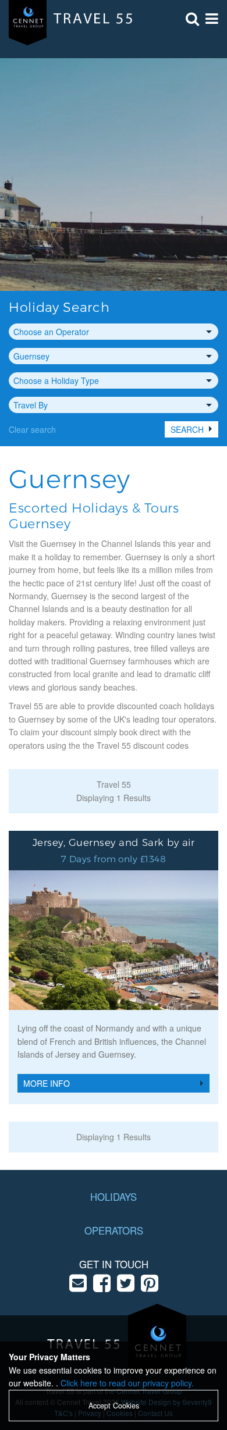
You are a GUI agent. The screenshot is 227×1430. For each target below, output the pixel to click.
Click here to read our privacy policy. (127, 1383)
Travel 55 (114, 784)
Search (187, 429)
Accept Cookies (113, 1405)
